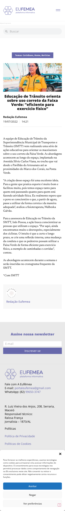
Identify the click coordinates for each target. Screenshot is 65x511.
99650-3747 (33, 392)
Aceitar (33, 486)
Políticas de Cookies (18, 444)
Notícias (45, 55)
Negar (32, 494)
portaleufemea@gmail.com (33, 388)
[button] (60, 453)
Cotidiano (28, 55)
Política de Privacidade (20, 436)
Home (37, 55)
